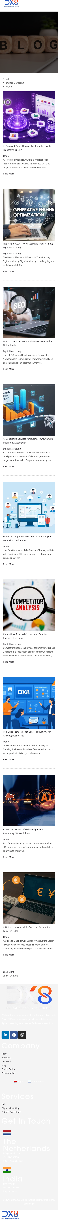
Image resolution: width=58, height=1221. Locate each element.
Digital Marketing (12, 253)
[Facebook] (14, 1035)
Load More (8, 971)
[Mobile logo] (10, 1218)
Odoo (6, 155)
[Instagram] (22, 1035)
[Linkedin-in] (5, 1035)
